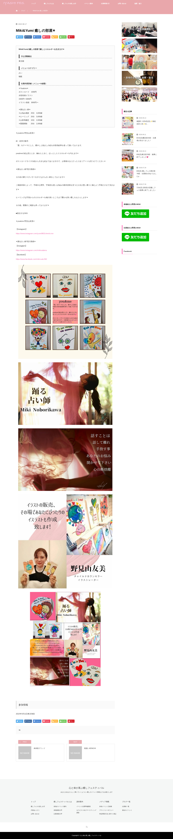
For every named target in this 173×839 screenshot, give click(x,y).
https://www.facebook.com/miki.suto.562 (31, 259)
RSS (86, 826)
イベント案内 (88, 3)
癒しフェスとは (49, 3)
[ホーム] (16, 8)
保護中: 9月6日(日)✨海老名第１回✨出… (146, 122)
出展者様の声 (58, 814)
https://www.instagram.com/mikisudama (31, 250)
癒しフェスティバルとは (63, 802)
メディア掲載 (104, 802)
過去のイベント (127, 810)
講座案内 (79, 802)
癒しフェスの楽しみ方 (69, 3)
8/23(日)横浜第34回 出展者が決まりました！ (146, 139)
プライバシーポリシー (106, 810)
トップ (33, 3)
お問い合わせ (122, 3)
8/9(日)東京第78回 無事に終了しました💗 (147, 155)
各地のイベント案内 (60, 806)
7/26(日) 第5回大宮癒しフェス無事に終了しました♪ (146, 189)
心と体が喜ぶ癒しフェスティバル (86, 788)
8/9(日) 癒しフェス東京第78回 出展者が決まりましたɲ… (147, 173)
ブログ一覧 (126, 802)
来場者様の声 (58, 810)
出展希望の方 (105, 3)
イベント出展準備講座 (83, 806)
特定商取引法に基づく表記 (107, 814)
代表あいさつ (35, 810)
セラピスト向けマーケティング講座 (86, 811)
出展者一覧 (125, 806)
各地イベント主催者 (105, 806)
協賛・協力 (138, 3)
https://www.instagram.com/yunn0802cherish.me (34, 233)
